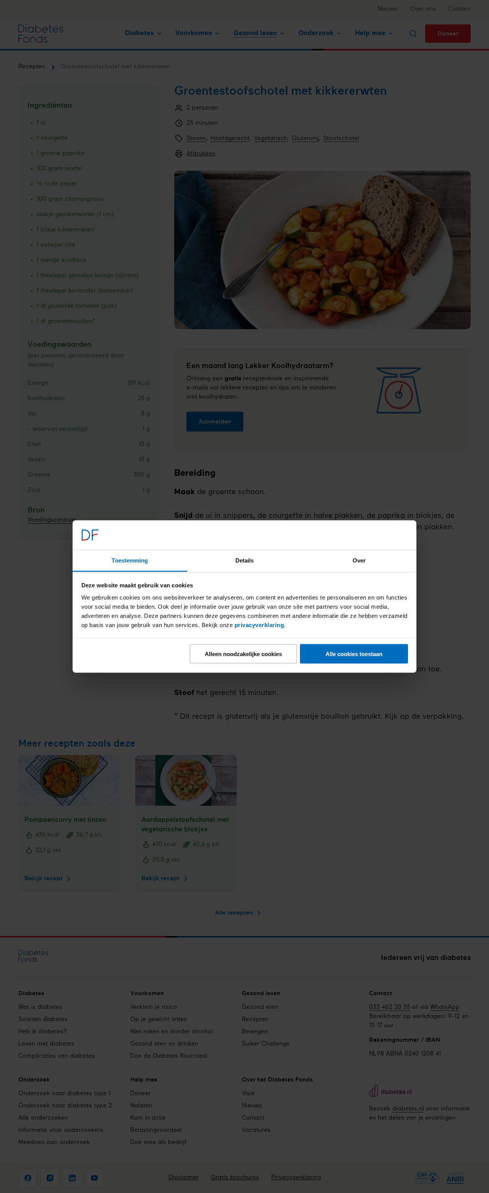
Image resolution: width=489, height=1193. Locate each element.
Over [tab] (359, 560)
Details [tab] (244, 560)
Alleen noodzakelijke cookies (243, 654)
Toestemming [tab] (130, 560)
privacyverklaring (259, 624)
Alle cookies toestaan (353, 654)
